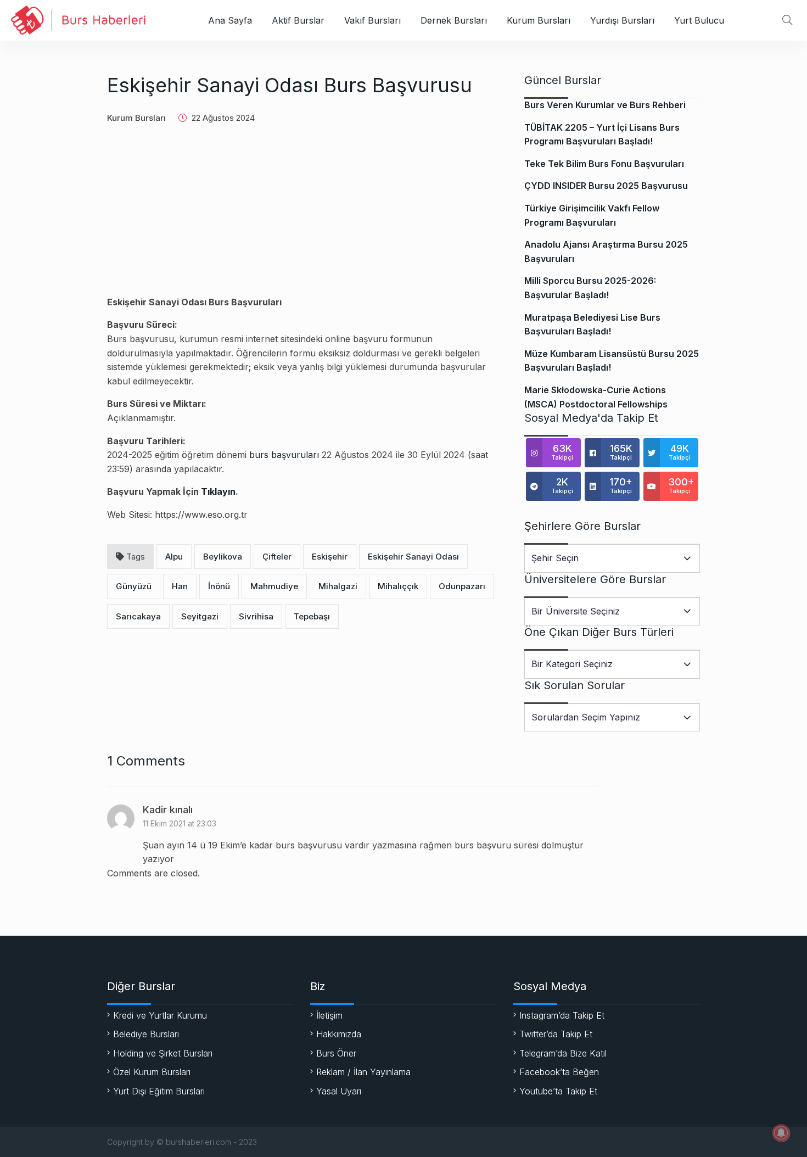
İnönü (219, 586)
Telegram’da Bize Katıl (563, 1053)
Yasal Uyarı (338, 1091)
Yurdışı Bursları (622, 20)
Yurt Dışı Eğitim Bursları (159, 1091)
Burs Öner (336, 1053)
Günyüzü (134, 586)
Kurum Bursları (538, 20)
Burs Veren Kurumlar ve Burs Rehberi (605, 104)
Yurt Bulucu (699, 20)
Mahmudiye (274, 586)
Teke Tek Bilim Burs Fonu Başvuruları (604, 163)
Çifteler (277, 556)
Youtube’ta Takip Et (558, 1091)
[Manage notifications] (781, 1133)
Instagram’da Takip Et (561, 1015)
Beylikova (222, 556)
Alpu (174, 556)
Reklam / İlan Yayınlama (363, 1071)
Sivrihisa (256, 616)
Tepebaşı (312, 616)
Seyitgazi (199, 616)
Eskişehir (330, 556)
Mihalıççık (398, 586)
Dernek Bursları (454, 20)
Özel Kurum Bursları (151, 1071)
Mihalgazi (337, 586)
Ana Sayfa (230, 20)
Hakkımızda (338, 1034)
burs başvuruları (284, 454)
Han (180, 586)
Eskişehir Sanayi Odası (413, 556)
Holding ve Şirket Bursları (162, 1053)
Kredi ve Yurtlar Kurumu (160, 1015)
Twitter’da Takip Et (555, 1034)
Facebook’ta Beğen (559, 1071)
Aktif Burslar (298, 20)
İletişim (329, 1015)
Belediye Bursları (146, 1034)
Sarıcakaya (138, 616)
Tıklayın (218, 491)
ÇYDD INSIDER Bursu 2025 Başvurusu (606, 185)
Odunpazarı (462, 586)
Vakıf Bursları (372, 20)
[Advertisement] (302, 218)
